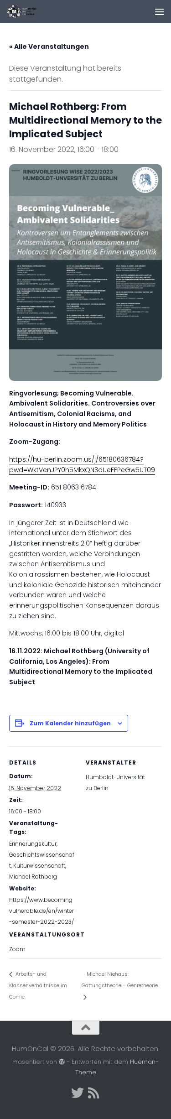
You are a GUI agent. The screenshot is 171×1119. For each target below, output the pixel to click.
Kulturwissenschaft (39, 865)
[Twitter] (77, 1093)
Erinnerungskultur (33, 844)
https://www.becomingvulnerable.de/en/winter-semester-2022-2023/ (41, 911)
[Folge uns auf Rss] (94, 1093)
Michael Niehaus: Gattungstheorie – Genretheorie (120, 979)
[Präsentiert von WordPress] (62, 1062)
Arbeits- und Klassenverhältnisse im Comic (38, 985)
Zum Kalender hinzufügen (70, 723)
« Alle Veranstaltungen (49, 46)
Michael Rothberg (33, 876)
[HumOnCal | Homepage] (26, 11)
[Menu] (159, 11)
